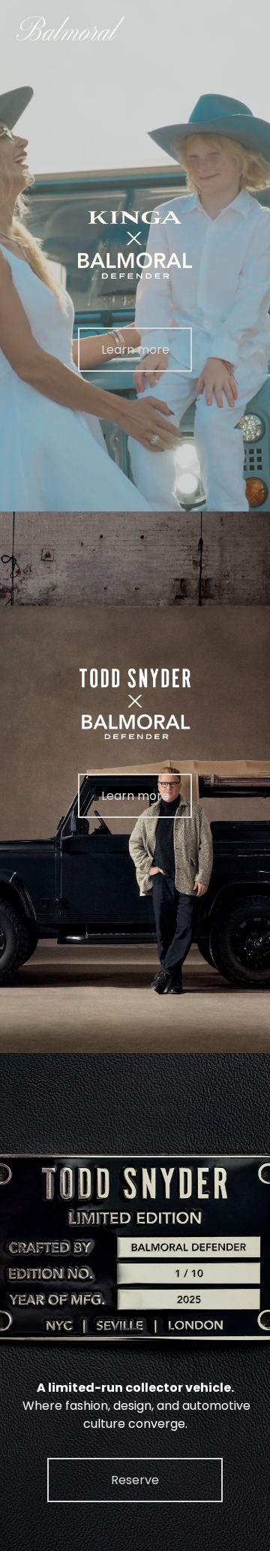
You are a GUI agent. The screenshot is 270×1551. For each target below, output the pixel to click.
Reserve (135, 1480)
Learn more (135, 349)
